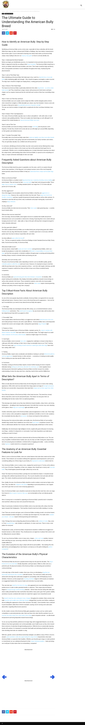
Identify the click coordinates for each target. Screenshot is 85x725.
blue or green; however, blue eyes (19, 493)
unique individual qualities (37, 641)
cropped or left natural (21, 484)
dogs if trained (42, 324)
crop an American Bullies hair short (29, 120)
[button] (81, 5)
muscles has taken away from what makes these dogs (16, 615)
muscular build (27, 182)
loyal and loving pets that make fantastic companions (27, 277)
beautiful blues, (11, 523)
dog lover (7, 444)
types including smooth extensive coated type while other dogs (30, 345)
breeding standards (29, 578)
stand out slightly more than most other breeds (41, 137)
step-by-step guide (27, 55)
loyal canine (35, 422)
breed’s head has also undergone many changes (17, 598)
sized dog (35, 126)
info (7, 11)
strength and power (48, 386)
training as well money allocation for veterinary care (25, 367)
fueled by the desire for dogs (19, 585)
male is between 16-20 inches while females (14, 334)
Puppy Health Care (9, 13)
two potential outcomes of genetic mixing (29, 105)
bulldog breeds (6, 311)
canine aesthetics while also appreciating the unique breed (21, 637)
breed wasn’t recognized (26, 311)
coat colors (23, 341)
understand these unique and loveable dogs (41, 171)
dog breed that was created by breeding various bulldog (37, 180)
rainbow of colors (43, 521)
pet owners (24, 416)
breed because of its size (46, 319)
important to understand (38, 461)
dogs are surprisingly (18, 407)
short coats (33, 208)
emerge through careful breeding (15, 589)
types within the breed (18, 238)
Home (3, 11)
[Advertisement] (28, 662)
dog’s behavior (11, 201)
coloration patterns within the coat (11, 264)
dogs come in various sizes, (9, 184)
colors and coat (39, 538)
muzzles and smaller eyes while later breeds (17, 600)
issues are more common (25, 249)
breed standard (31, 64)
